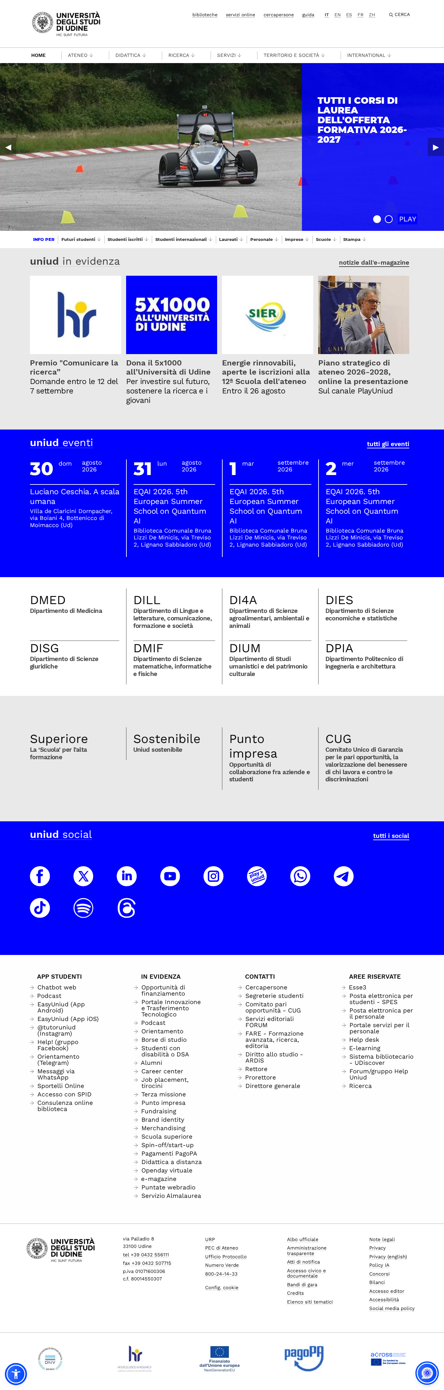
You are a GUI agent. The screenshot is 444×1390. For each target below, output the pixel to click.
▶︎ (436, 147)
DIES (339, 600)
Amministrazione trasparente (307, 1250)
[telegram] (344, 882)
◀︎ (8, 147)
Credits (295, 1293)
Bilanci (377, 1282)
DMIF (148, 648)
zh (372, 14)
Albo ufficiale (303, 1239)
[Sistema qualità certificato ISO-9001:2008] (50, 1359)
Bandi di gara (302, 1285)
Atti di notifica (303, 1262)
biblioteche (204, 14)
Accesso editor (386, 1291)
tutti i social (391, 836)
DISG (44, 648)
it (327, 14)
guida (308, 14)
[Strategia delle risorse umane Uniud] (134, 1359)
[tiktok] (40, 914)
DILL (147, 600)
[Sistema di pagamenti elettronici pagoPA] (304, 1359)
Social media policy (392, 1308)
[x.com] (83, 882)
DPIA (339, 648)
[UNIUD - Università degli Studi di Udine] (66, 23)
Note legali (382, 1239)
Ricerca (178, 55)
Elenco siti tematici (310, 1302)
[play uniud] (257, 882)
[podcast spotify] (83, 914)
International (366, 55)
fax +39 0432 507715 (147, 1263)
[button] (377, 219)
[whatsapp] (300, 882)
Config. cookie (222, 1288)
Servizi (226, 55)
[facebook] (40, 882)
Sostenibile (167, 739)
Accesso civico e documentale (306, 1273)
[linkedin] (127, 882)
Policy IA (379, 1265)
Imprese (294, 239)
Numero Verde (222, 1265)
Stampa (351, 239)
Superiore (59, 739)
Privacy (377, 1248)
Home (38, 55)
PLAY (407, 219)
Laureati (228, 239)
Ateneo (77, 55)
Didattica (127, 55)
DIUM (245, 648)
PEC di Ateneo (221, 1248)
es (349, 14)
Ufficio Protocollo (226, 1257)
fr (360, 14)
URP (210, 1239)
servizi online (240, 14)
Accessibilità (384, 1300)
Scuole (323, 239)
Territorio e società (291, 55)
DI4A (243, 600)
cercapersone (279, 14)
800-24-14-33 (221, 1274)
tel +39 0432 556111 (146, 1255)
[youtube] (170, 882)
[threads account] (127, 914)
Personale (261, 239)
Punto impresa (253, 746)
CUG (338, 739)
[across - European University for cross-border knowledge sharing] (388, 1359)
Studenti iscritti (125, 239)
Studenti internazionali (181, 239)
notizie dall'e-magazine (374, 262)
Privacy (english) (388, 1257)
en (337, 14)
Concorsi (379, 1274)
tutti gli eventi (388, 444)
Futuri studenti (78, 239)
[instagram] (213, 882)
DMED (48, 600)
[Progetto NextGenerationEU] (219, 1359)
